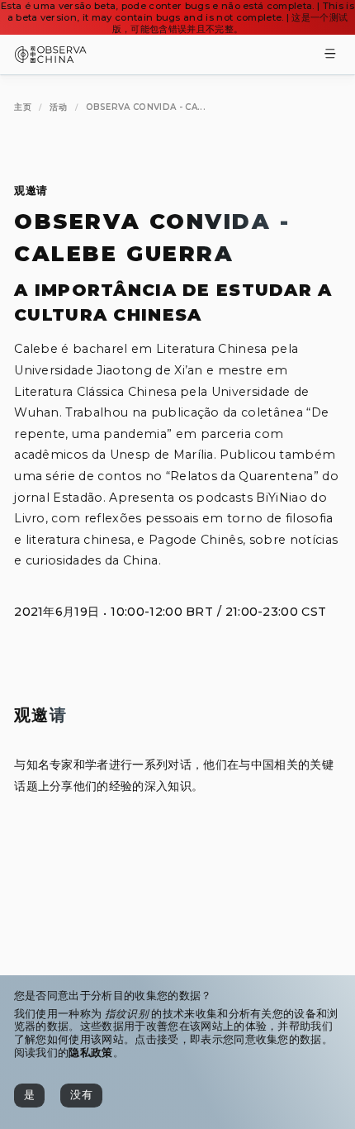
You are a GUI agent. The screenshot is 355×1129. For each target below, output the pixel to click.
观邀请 (30, 190)
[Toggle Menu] (330, 55)
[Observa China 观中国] (51, 58)
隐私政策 (90, 1052)
